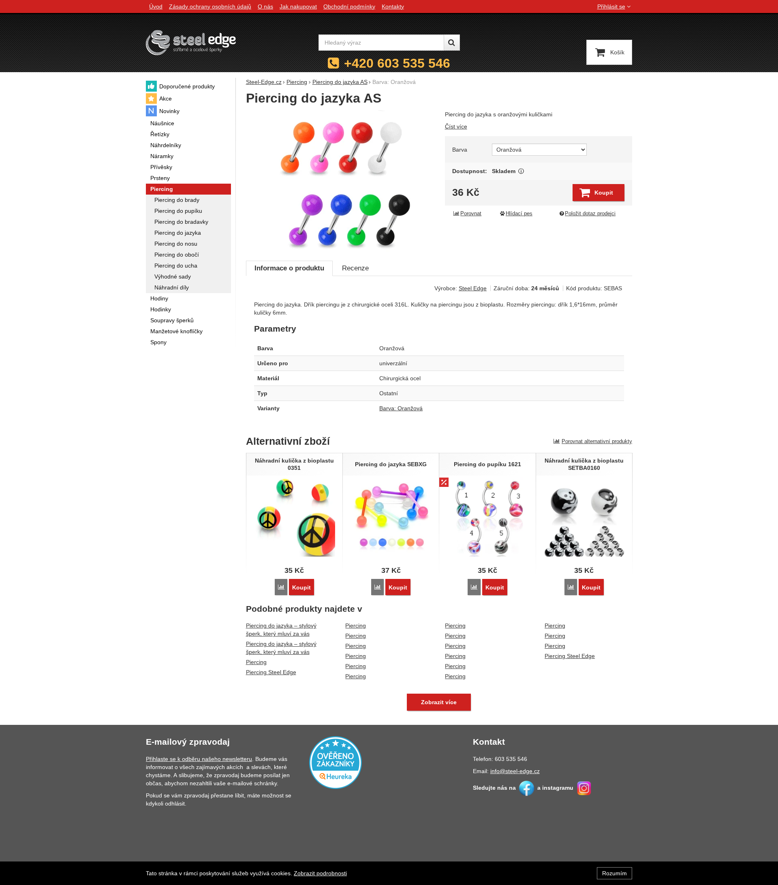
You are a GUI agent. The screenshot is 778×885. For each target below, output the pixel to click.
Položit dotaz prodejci (590, 213)
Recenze (355, 268)
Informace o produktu (289, 268)
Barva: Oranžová (401, 408)
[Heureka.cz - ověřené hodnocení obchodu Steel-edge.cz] (335, 762)
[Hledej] (452, 42)
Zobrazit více (521, 171)
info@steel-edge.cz (515, 771)
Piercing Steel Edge (271, 672)
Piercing (256, 662)
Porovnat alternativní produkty (597, 441)
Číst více (456, 126)
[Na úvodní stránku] (191, 42)
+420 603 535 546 (397, 63)
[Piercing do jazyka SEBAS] (340, 181)
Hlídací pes (519, 213)
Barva (459, 149)
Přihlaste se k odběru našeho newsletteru (199, 759)
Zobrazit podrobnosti (320, 873)
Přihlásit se (611, 6)
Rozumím (614, 873)
